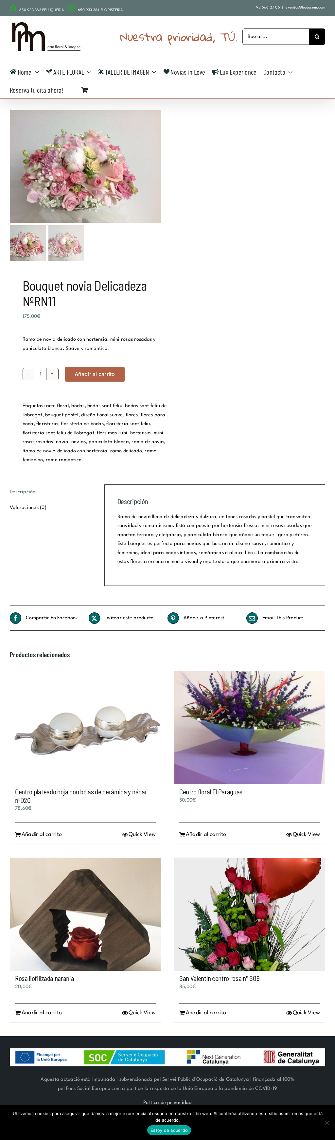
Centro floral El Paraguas (210, 791)
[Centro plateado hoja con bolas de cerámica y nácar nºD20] (85, 727)
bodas (77, 406)
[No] (327, 1122)
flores (132, 415)
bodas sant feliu (104, 406)
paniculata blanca (109, 442)
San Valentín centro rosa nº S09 (219, 978)
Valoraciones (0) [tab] (28, 507)
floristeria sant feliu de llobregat (58, 433)
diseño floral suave (102, 415)
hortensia (140, 433)
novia (62, 442)
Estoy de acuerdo (169, 1130)
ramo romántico (63, 460)
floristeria (47, 424)
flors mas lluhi (112, 433)
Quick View (142, 834)
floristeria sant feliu (128, 424)
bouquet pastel (61, 415)
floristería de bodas (82, 424)
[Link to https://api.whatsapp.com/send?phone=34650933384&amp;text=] (71, 8)
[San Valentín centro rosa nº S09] (249, 914)
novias (78, 442)
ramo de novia (148, 442)
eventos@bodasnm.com (305, 7)
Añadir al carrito (95, 374)
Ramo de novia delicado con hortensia (65, 451)
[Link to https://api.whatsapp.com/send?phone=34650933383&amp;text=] (13, 8)
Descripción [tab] (23, 492)
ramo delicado (126, 451)
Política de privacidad (167, 1102)
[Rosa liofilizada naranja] (85, 914)
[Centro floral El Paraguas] (249, 727)
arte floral (57, 406)
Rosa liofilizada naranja (44, 978)
